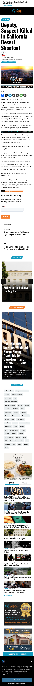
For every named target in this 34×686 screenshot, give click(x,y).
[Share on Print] (13, 95)
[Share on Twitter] (6, 95)
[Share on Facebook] (2, 95)
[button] (31, 661)
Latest (5, 284)
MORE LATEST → (9, 596)
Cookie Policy (11, 683)
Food (28, 5)
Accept (17, 679)
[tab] (11, 483)
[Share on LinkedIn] (10, 95)
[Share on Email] (17, 95)
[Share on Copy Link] (24, 95)
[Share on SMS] (21, 95)
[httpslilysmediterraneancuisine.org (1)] (18, 480)
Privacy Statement (20, 683)
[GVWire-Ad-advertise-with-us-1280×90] (17, 87)
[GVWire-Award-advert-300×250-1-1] (18, 625)
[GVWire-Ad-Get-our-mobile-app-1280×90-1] (17, 132)
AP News (5, 19)
